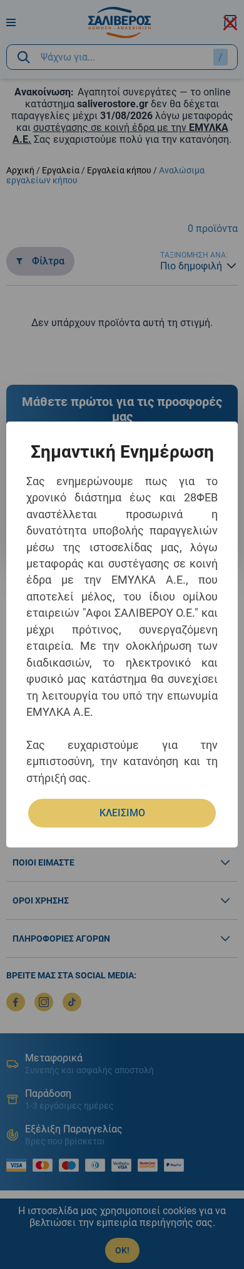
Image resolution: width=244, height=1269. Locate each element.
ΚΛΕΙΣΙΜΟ (122, 813)
